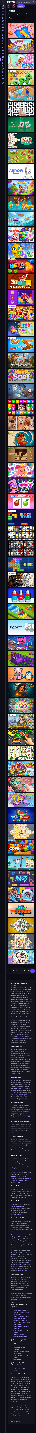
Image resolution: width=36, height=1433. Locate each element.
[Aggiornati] (2, 21)
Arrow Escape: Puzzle (22, 1316)
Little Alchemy (16, 1035)
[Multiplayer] (2, 27)
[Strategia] (2, 72)
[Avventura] (2, 38)
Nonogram (19, 1290)
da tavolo (18, 1206)
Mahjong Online (16, 1116)
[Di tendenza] (2, 17)
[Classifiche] (2, 30)
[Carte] (2, 44)
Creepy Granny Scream (20, 1264)
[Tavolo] (2, 75)
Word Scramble (26, 1072)
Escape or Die (15, 1254)
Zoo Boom (14, 1093)
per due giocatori (19, 1012)
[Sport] (2, 69)
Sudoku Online (19, 1368)
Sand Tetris (28, 1195)
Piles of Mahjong (20, 1318)
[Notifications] (14, 6)
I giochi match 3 (16, 1081)
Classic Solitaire (25, 1178)
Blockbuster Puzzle (19, 1197)
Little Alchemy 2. (25, 1037)
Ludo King (27, 1167)
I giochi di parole (16, 1050)
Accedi (20, 6)
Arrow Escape (19, 1334)
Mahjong (13, 1389)
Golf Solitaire (15, 1182)
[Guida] (2, 50)
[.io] (2, 53)
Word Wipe (15, 1070)
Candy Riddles (18, 1089)
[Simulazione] (2, 63)
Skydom (17, 1349)
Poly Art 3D (16, 1237)
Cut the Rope (19, 1288)
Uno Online (14, 1169)
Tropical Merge (22, 1099)
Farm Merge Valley (21, 1336)
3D (12, 1231)
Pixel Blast (18, 1359)
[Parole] (2, 56)
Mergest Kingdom (23, 1085)
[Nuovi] (2, 14)
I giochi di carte (21, 1161)
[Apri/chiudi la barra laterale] (3, 2)
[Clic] (2, 47)
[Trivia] (2, 78)
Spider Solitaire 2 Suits (19, 1180)
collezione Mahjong (24, 1112)
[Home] (2, 8)
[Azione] (2, 41)
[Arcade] (2, 35)
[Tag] (2, 83)
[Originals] (2, 24)
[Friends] (3, 6)
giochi (13, 1206)
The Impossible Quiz (19, 1285)
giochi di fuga (22, 1271)
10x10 (20, 1195)
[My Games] (8, 6)
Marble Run (20, 1039)
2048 (26, 1146)
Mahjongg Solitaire (21, 1310)
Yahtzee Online (16, 1214)
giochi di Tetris (16, 1193)
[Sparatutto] (2, 66)
